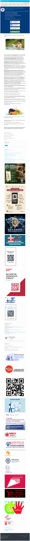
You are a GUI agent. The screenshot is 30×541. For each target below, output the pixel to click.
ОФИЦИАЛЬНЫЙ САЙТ (8, 527)
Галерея (22, 4)
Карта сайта (18, 4)
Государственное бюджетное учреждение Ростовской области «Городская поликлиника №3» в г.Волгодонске (15, 8)
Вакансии (6, 151)
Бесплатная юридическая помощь (9, 162)
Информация (6, 4)
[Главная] (3, 11)
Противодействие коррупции (8, 158)
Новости (14, 4)
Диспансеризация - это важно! (9, 150)
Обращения (10, 4)
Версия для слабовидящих (5, 1)
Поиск (5, 143)
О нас (2, 4)
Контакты (26, 4)
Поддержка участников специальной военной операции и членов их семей (14, 159)
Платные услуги (3, 5)
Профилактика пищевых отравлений (9, 154)
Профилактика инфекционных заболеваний (10, 155)
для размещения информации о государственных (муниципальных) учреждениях (9, 530)
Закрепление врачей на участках (15, 31)
